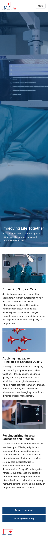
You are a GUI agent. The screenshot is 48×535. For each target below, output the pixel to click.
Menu (40, 6)
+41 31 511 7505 (25, 510)
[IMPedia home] (9, 6)
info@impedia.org (25, 518)
